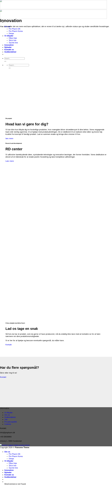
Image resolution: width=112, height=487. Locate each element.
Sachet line (13, 43)
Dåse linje (13, 38)
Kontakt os (9, 49)
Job (5, 419)
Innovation (9, 45)
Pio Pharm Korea (16, 31)
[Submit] (5, 61)
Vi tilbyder (8, 36)
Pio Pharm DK (14, 29)
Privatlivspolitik (10, 422)
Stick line (12, 40)
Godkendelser (10, 52)
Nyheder (8, 47)
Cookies (7, 424)
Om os (7, 415)
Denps (11, 33)
